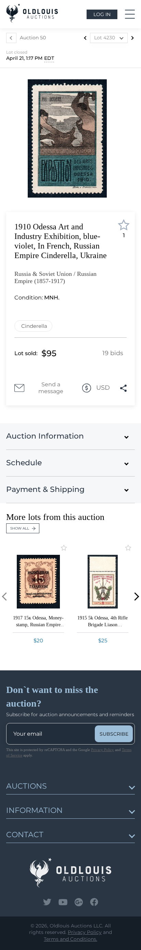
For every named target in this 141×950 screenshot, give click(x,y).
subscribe (114, 734)
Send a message (50, 388)
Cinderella (34, 326)
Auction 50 (33, 38)
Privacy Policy (102, 749)
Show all (19, 528)
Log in (102, 14)
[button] (135, 596)
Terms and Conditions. (70, 939)
